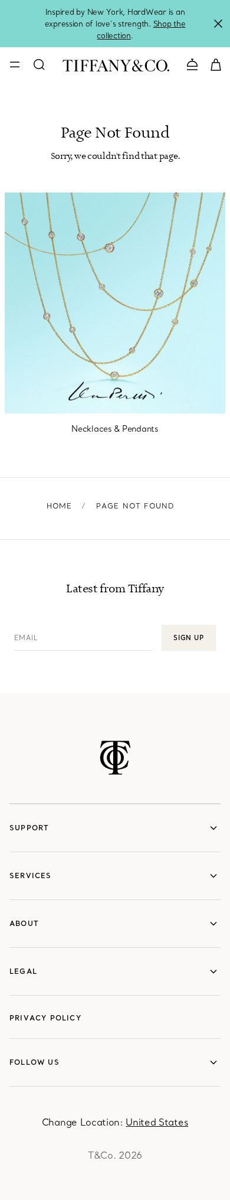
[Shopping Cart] (216, 64)
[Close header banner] (218, 24)
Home (60, 505)
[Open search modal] (39, 64)
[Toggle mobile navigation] (14, 64)
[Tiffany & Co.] (116, 64)
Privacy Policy (45, 1017)
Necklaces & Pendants (114, 428)
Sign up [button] (188, 638)
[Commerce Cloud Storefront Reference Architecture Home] (115, 758)
